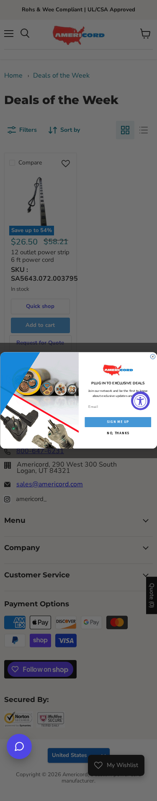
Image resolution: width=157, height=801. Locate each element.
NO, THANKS (117, 433)
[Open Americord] (19, 746)
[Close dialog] (152, 356)
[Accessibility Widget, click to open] (140, 400)
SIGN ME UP (118, 422)
